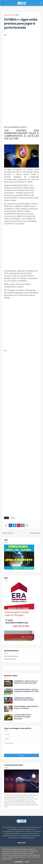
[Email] (23, 525)
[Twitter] (14, 525)
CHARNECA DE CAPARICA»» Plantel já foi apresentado (24, 699)
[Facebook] (10, 525)
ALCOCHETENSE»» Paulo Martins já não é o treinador (26, 707)
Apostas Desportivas (11, 656)
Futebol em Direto (10, 659)
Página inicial (8, 15)
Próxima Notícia (35, 533)
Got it (27, 862)
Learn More (18, 862)
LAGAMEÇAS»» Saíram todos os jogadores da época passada (26, 682)
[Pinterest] (18, 525)
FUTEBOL (16, 15)
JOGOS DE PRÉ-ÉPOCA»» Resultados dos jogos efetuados (23, 717)
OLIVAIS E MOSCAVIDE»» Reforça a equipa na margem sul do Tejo (26, 690)
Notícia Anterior (8, 533)
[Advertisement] (21, 57)
